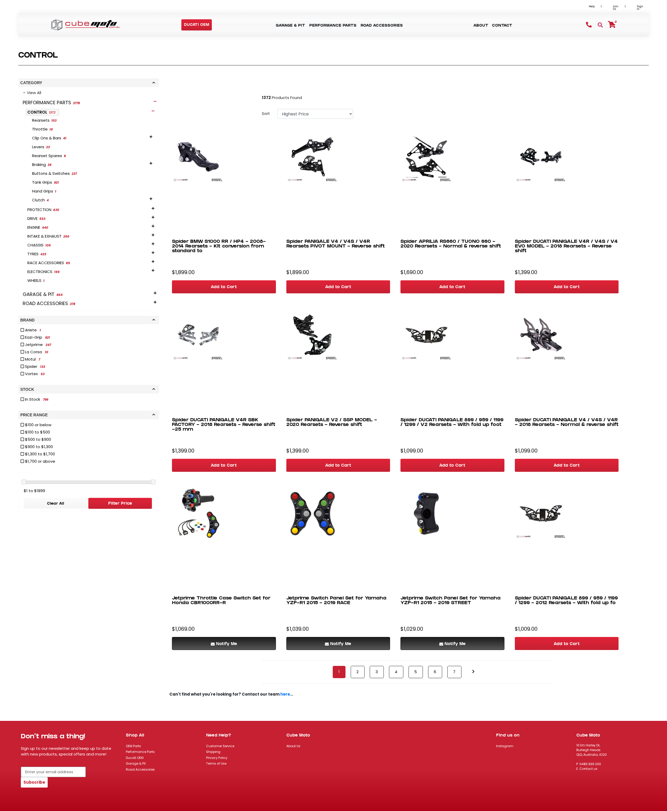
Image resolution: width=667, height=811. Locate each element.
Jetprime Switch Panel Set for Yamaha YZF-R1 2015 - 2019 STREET (450, 601)
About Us (293, 746)
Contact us (588, 768)
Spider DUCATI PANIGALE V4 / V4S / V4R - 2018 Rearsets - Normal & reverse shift (567, 423)
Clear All (55, 504)
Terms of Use (216, 763)
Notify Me (226, 644)
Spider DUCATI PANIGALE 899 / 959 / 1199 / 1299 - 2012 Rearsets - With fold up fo (566, 601)
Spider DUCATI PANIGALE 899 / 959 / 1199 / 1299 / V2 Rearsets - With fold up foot (451, 423)
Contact (502, 26)
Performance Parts (140, 752)
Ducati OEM (135, 758)
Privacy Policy (216, 758)
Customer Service (220, 746)
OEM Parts (133, 746)
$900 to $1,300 (38, 446)
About (480, 26)
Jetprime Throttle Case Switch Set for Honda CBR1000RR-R (221, 601)
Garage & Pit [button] (290, 26)
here (285, 694)
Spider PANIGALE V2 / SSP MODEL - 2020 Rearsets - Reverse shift (331, 423)
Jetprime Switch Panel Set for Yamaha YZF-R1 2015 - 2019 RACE (336, 601)
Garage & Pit (136, 763)
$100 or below (37, 425)
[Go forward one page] (473, 671)
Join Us (615, 7)
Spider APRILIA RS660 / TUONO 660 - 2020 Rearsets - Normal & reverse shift (450, 244)
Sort (266, 113)
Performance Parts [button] (332, 26)
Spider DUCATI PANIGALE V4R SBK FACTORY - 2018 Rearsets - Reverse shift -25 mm (223, 425)
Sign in (640, 7)
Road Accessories (140, 769)
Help (592, 6)
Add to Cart (224, 287)
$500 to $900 (37, 439)
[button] (196, 25)
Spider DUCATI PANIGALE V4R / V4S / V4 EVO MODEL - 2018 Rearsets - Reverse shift (566, 246)
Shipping (213, 752)
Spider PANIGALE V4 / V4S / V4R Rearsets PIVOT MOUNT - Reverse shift (335, 244)
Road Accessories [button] (382, 26)
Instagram (504, 746)
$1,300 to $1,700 (39, 454)
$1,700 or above (39, 461)
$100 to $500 (37, 432)
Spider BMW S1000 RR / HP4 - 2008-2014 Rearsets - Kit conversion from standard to (219, 246)
